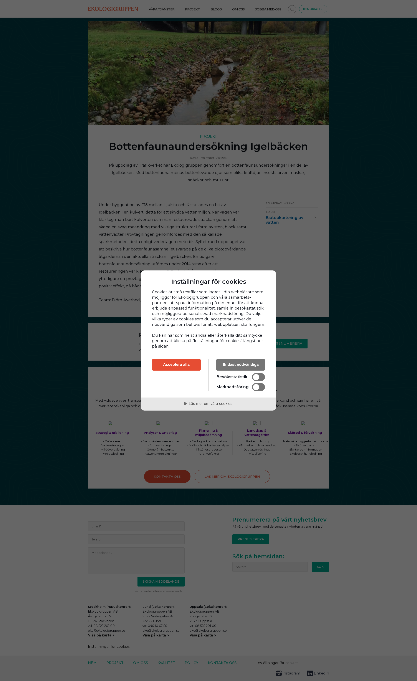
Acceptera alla (176, 364)
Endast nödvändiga (241, 364)
